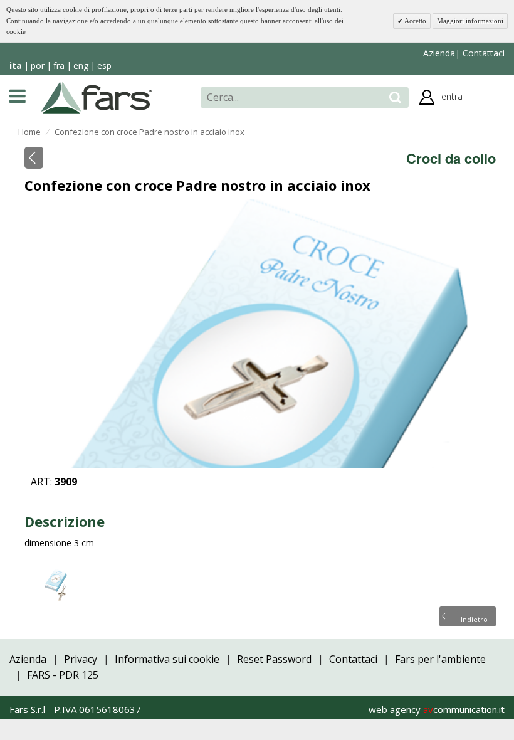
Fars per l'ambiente (440, 659)
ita (15, 65)
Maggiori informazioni (470, 20)
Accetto (414, 20)
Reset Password (274, 659)
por (38, 65)
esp (104, 65)
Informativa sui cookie (167, 659)
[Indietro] (33, 158)
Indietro (474, 618)
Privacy (80, 659)
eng (80, 65)
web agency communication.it (437, 709)
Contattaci (482, 53)
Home (29, 132)
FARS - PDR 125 (62, 675)
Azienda (439, 53)
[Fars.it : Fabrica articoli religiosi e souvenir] (96, 96)
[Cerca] (395, 97)
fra (59, 65)
